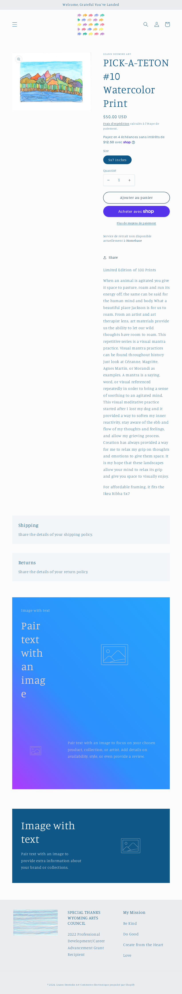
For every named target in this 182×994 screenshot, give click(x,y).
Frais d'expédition (116, 123)
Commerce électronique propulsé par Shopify (107, 984)
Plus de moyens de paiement (136, 223)
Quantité (109, 170)
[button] (14, 24)
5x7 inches (117, 160)
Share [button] (113, 257)
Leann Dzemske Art (68, 984)
